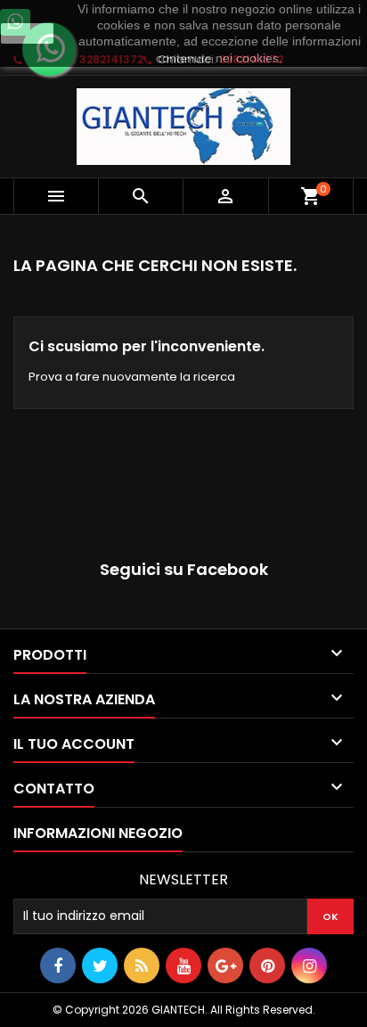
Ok (28, 33)
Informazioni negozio (98, 833)
